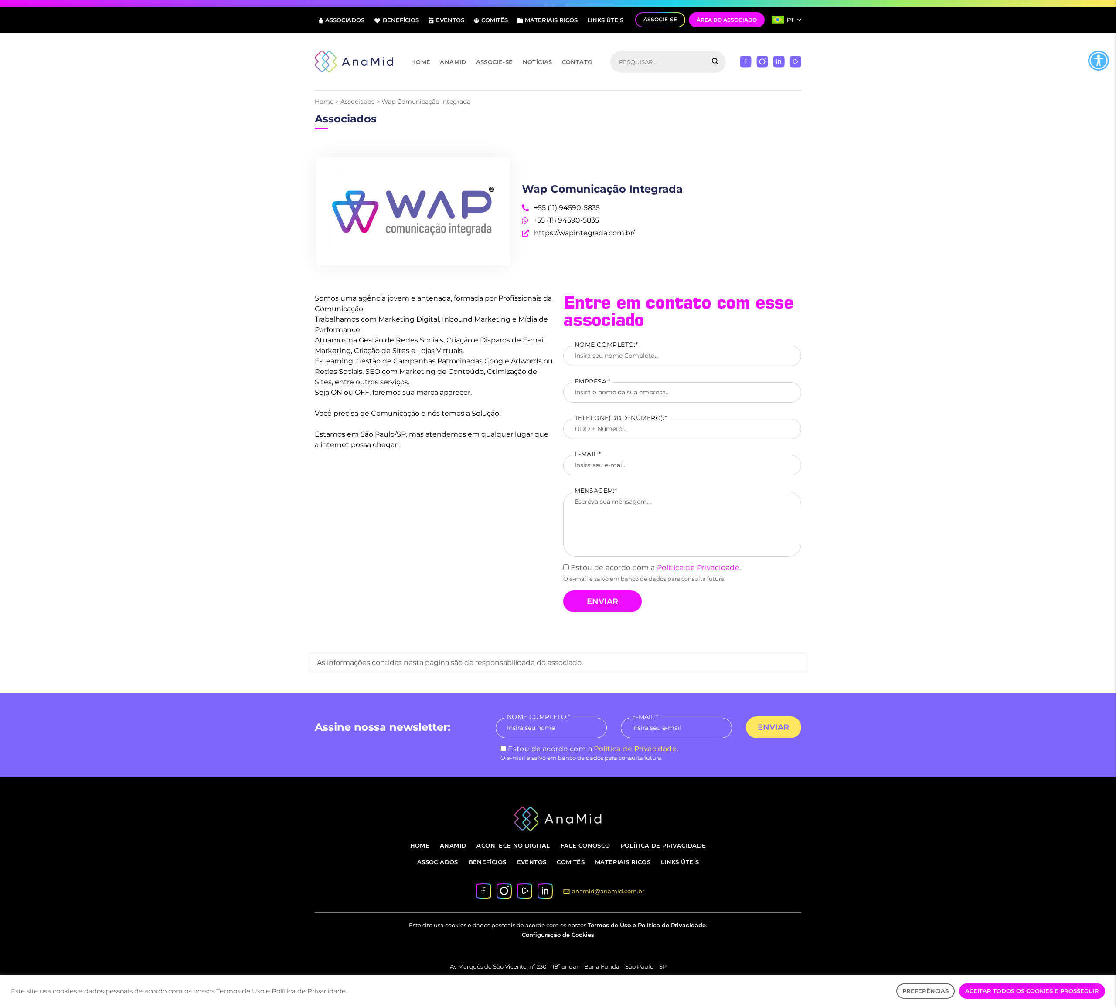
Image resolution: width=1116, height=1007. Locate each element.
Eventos (450, 20)
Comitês (494, 20)
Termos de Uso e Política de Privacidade (647, 925)
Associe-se (494, 61)
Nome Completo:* (606, 345)
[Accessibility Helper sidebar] (1098, 60)
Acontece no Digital (513, 845)
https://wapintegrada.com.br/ (583, 233)
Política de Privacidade (698, 567)
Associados (344, 20)
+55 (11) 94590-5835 (565, 220)
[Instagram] (762, 61)
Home (421, 61)
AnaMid (453, 61)
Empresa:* (592, 381)
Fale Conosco (585, 845)
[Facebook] (746, 61)
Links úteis (605, 20)
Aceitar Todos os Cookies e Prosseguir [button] (1032, 990)
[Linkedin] (779, 61)
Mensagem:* (596, 491)
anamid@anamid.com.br (608, 891)
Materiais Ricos (551, 20)
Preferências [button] (925, 990)
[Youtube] (795, 61)
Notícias (537, 61)
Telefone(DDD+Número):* (621, 418)
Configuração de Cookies (558, 934)
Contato (577, 61)
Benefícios (401, 20)
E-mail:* (588, 454)
